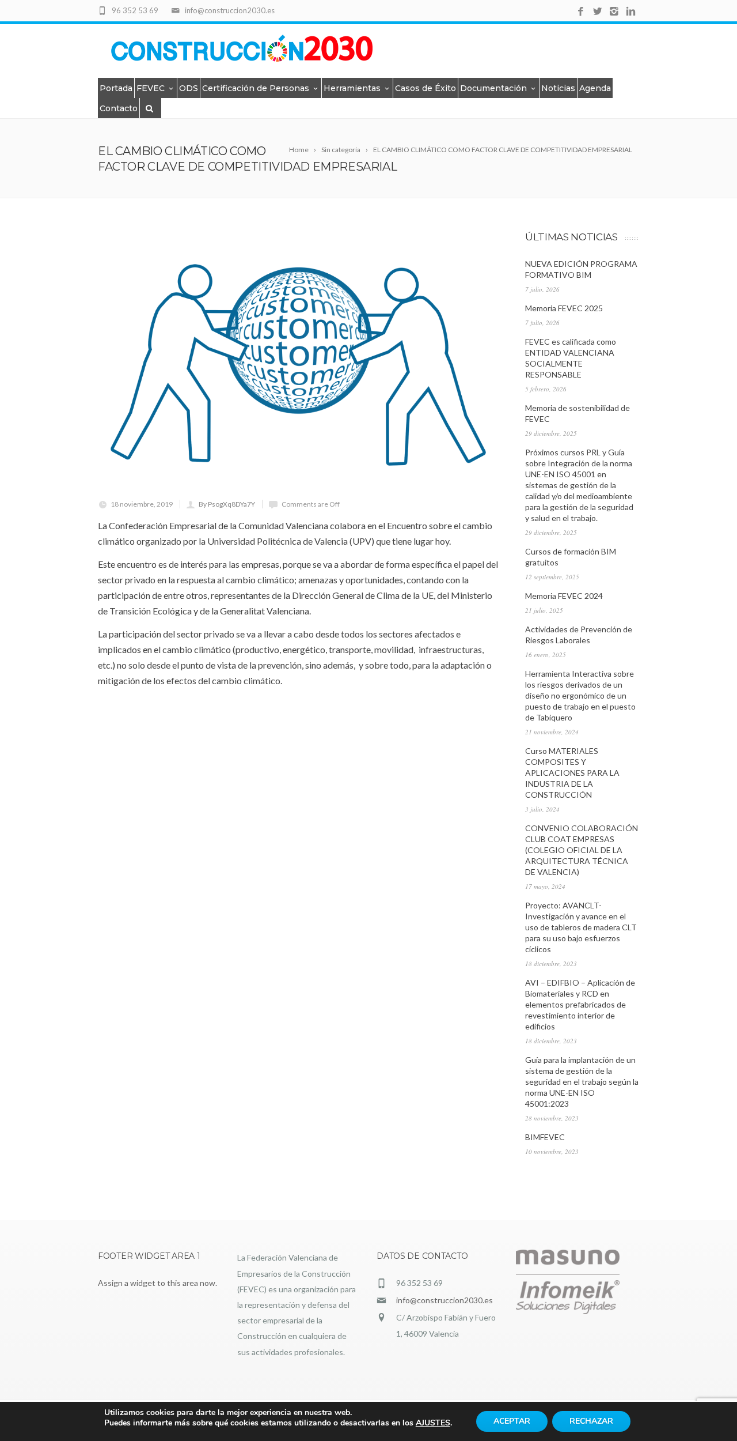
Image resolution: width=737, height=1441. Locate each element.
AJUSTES (433, 1423)
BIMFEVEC (545, 1137)
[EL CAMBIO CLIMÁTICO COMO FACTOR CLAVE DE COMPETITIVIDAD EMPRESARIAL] (299, 365)
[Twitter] (597, 11)
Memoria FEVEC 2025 (564, 308)
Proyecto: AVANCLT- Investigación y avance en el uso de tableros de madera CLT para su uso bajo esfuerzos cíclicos (581, 927)
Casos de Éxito (425, 88)
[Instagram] (614, 11)
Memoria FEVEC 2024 (564, 596)
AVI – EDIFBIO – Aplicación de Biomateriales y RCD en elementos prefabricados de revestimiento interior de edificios (580, 1004)
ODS (188, 88)
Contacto (119, 108)
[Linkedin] (630, 11)
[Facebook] (580, 11)
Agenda (595, 88)
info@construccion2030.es (444, 1300)
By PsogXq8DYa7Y (227, 504)
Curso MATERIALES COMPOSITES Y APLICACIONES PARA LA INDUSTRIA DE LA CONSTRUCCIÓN (572, 772)
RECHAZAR (591, 1421)
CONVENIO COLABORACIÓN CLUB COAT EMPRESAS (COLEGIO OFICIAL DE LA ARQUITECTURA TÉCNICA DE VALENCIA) (581, 850)
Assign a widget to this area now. (157, 1283)
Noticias (558, 88)
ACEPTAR (511, 1421)
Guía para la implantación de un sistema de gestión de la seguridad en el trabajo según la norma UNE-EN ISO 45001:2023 (582, 1081)
